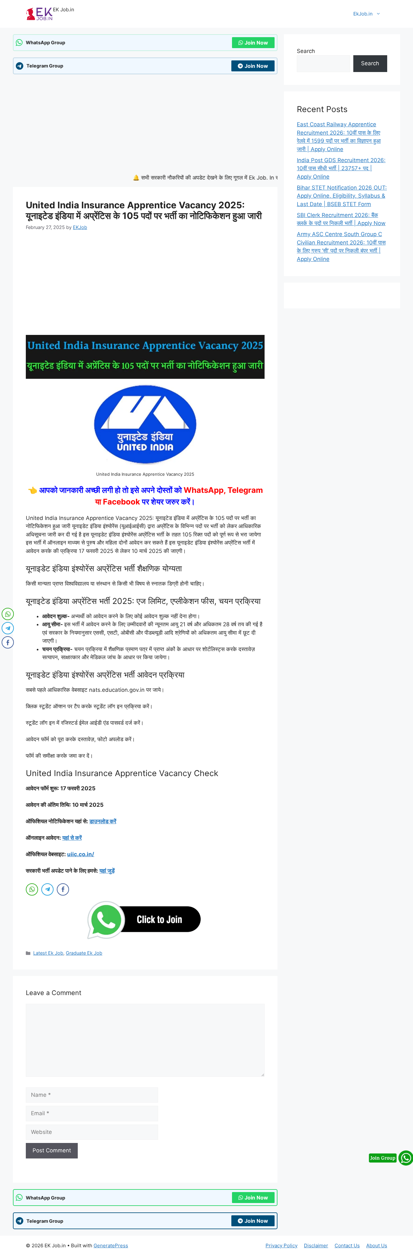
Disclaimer (316, 1245)
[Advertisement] (145, 126)
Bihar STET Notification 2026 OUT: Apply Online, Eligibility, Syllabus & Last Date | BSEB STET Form (342, 195)
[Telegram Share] (47, 889)
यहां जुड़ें (107, 870)
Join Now (256, 42)
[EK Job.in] (39, 14)
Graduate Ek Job (84, 953)
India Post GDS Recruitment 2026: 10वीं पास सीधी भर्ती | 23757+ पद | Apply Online (341, 168)
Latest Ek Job (48, 953)
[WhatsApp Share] (32, 889)
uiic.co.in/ (80, 854)
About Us (376, 1245)
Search (306, 51)
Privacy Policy (281, 1245)
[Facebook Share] (63, 889)
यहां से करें (72, 838)
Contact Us (347, 1245)
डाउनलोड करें (102, 821)
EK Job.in (63, 9)
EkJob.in (363, 14)
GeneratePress (111, 1245)
